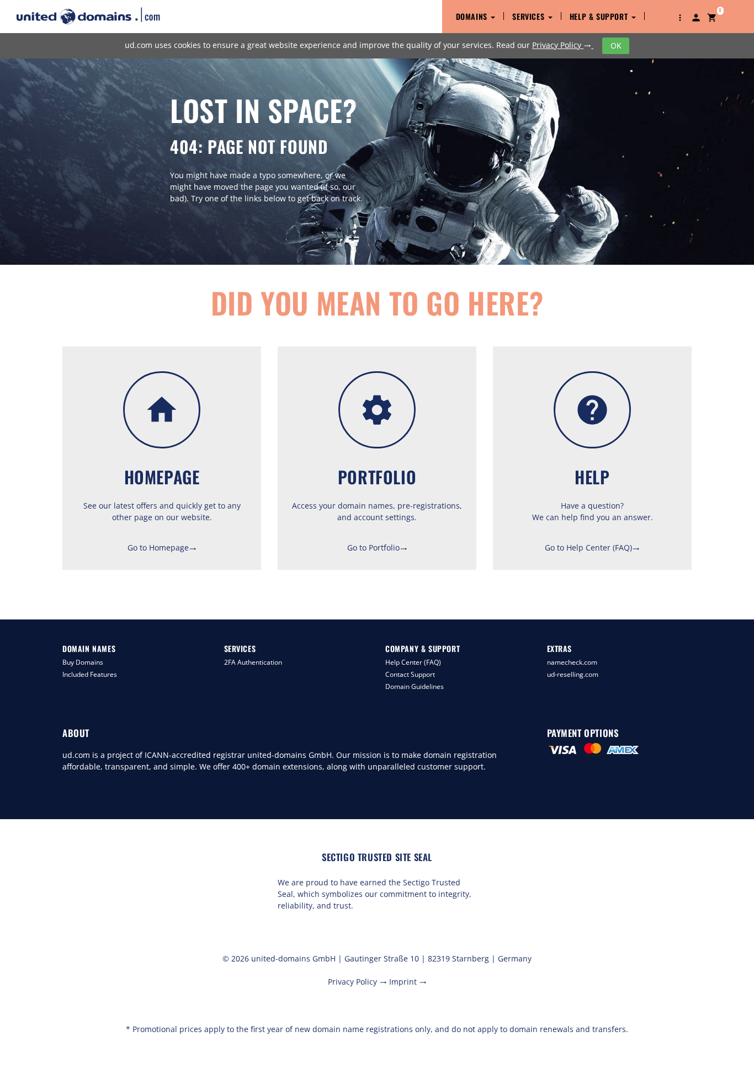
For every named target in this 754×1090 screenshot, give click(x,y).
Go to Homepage (162, 547)
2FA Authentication (253, 662)
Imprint (408, 981)
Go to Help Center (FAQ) (592, 547)
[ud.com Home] (98, 16)
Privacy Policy (561, 45)
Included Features (89, 674)
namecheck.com (572, 662)
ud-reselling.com (572, 674)
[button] (680, 16)
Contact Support (410, 674)
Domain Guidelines (414, 686)
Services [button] (529, 16)
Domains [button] (473, 16)
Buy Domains (82, 662)
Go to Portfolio (377, 547)
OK (616, 45)
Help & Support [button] (600, 16)
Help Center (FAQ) (413, 662)
